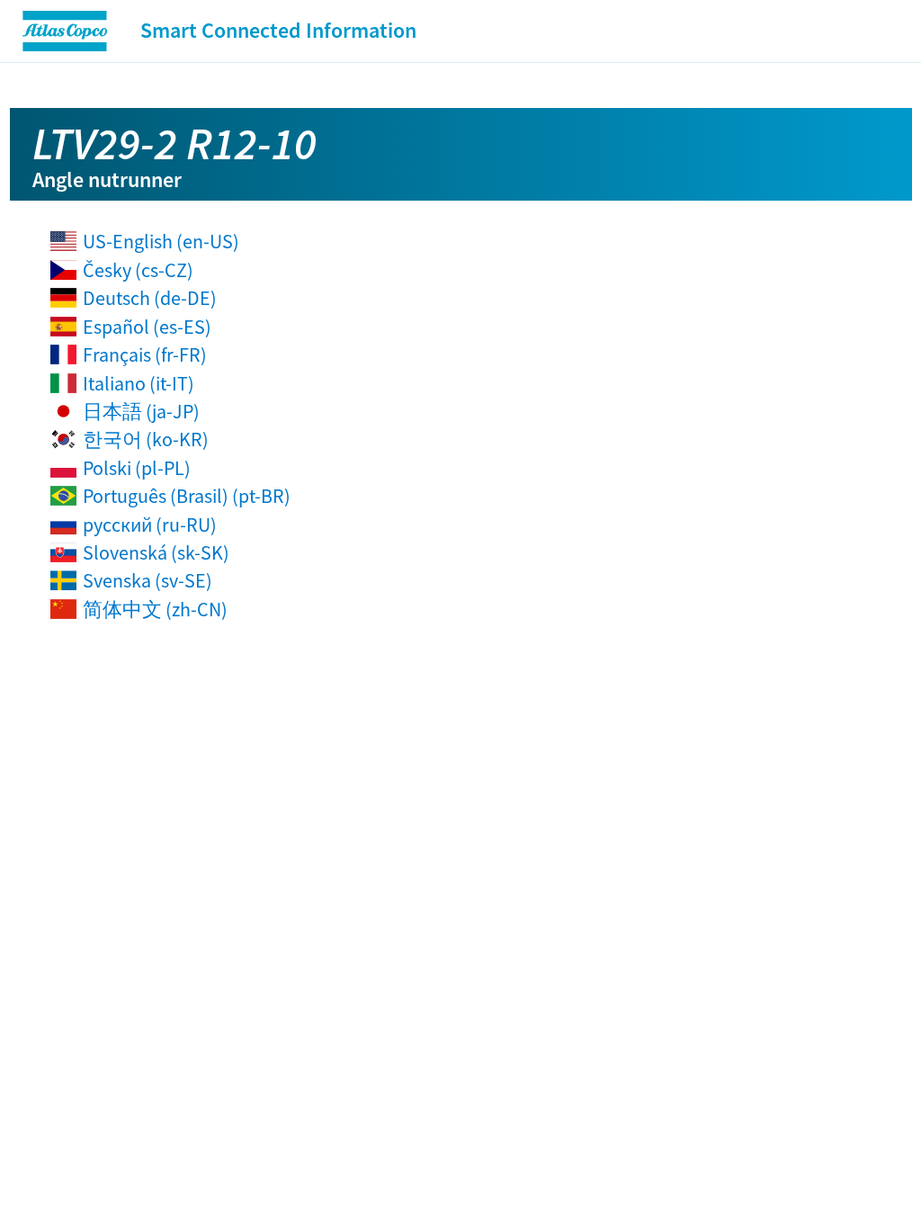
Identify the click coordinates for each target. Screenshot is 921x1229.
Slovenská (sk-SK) (156, 552)
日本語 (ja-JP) (141, 411)
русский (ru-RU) (150, 524)
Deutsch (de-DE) (150, 297)
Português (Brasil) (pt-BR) (187, 495)
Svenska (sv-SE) (147, 580)
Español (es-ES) (147, 326)
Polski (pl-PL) (137, 467)
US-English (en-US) (161, 241)
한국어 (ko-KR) (146, 439)
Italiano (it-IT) (138, 383)
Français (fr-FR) (145, 354)
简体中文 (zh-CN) (155, 609)
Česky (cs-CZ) (138, 270)
